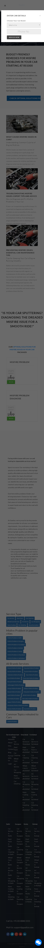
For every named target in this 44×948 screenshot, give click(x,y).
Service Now (14, 37)
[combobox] (24, 25)
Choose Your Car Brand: (16, 21)
